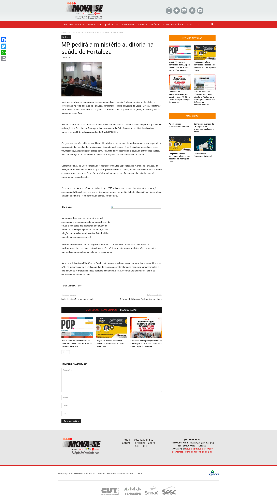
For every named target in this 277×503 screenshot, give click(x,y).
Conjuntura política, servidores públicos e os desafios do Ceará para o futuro (110, 343)
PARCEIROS (128, 24)
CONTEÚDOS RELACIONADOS (101, 310)
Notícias (72, 32)
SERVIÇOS (93, 24)
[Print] (4, 59)
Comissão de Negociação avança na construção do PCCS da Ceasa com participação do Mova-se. (146, 343)
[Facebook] (4, 40)
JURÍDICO (110, 24)
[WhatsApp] (4, 52)
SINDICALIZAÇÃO (147, 24)
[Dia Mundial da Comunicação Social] (205, 143)
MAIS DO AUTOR (128, 310)
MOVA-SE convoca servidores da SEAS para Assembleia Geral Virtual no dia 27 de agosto (76, 343)
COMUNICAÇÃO (172, 24)
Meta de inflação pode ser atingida (77, 299)
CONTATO (193, 24)
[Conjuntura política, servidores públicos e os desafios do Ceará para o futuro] (111, 327)
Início (63, 32)
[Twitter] (4, 46)
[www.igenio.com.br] (214, 475)
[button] (212, 24)
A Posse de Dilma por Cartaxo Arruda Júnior (141, 299)
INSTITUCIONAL (72, 24)
